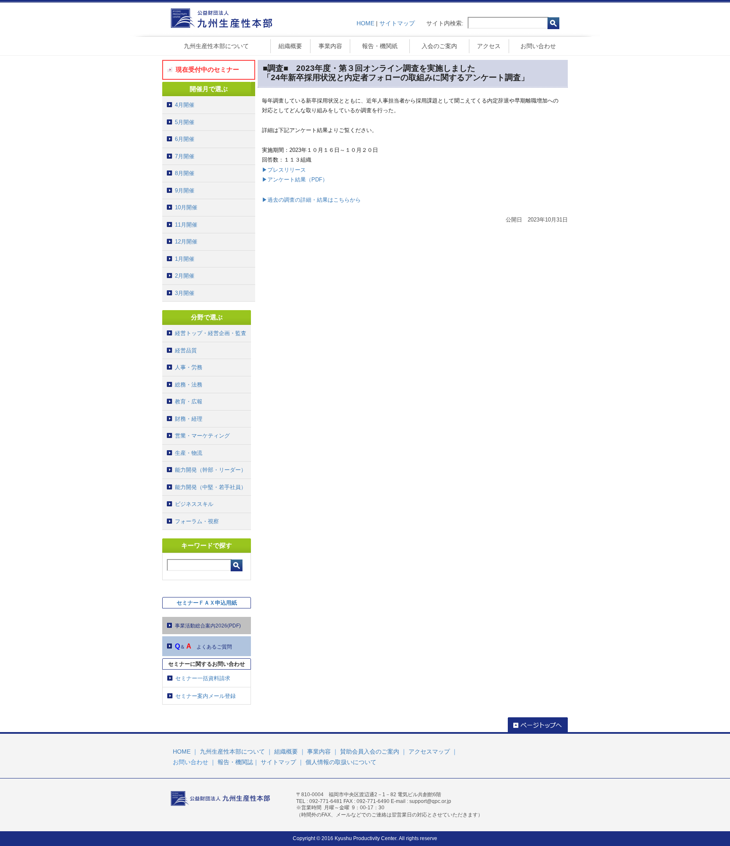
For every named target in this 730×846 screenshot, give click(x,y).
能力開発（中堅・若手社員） (210, 487)
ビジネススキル (194, 504)
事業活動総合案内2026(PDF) (208, 626)
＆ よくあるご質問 (203, 646)
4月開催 (184, 105)
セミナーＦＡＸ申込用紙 (207, 603)
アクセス (489, 46)
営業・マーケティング (202, 435)
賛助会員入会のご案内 (369, 751)
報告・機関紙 (380, 46)
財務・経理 (188, 419)
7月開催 (184, 156)
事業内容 (330, 46)
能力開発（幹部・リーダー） (210, 470)
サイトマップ (397, 23)
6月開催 (184, 139)
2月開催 (184, 276)
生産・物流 (188, 453)
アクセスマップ (429, 751)
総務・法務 (188, 384)
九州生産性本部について (216, 46)
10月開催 (186, 207)
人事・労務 (188, 367)
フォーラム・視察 (197, 521)
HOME (365, 23)
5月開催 (184, 122)
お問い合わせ (538, 46)
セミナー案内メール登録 (205, 696)
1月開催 (184, 259)
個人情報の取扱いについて (340, 762)
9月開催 (184, 190)
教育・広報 (188, 401)
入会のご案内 (439, 46)
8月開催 (184, 173)
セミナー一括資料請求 (202, 678)
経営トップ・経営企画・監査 (210, 333)
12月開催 (186, 241)
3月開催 (184, 293)
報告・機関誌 (235, 762)
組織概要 (290, 46)
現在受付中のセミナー (207, 69)
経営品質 (186, 350)
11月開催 (186, 225)
